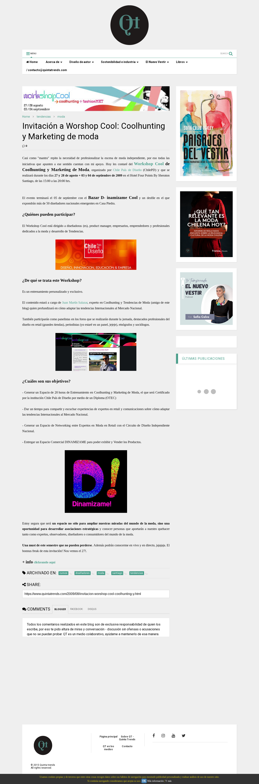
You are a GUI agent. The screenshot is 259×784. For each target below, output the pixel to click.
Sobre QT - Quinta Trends (127, 738)
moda (61, 116)
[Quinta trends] (129, 44)
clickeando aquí (44, 562)
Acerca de (52, 62)
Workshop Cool (148, 163)
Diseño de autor (80, 62)
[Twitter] (184, 735)
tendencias (44, 116)
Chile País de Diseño (127, 170)
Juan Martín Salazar (74, 302)
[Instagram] (163, 735)
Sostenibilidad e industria (118, 62)
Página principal (108, 736)
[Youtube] (173, 735)
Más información (155, 781)
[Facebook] (154, 735)
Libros (180, 62)
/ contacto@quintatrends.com (46, 70)
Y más (168, 781)
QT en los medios (108, 748)
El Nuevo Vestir (156, 62)
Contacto (127, 746)
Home (33, 62)
